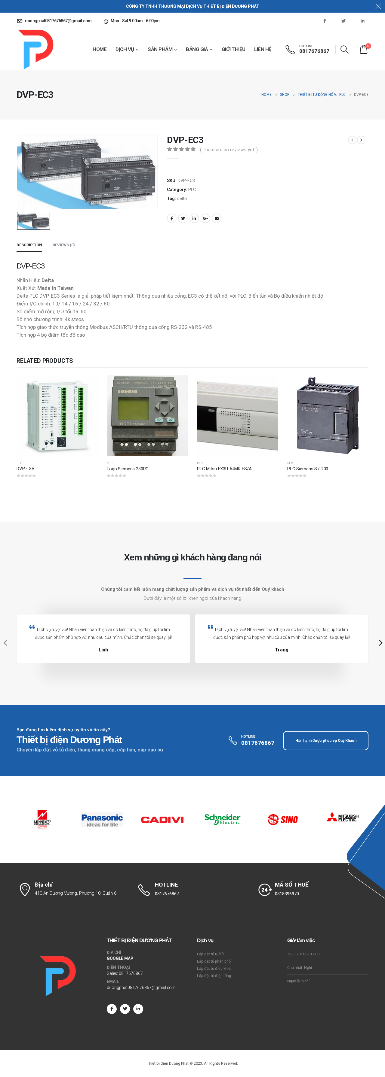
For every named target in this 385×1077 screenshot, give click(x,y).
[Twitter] (343, 20)
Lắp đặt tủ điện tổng (214, 975)
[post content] (57, 415)
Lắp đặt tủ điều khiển (215, 968)
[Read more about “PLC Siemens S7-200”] (358, 384)
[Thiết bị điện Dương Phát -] (35, 49)
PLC (192, 189)
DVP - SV (26, 468)
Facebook (172, 218)
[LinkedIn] (362, 20)
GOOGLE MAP (120, 958)
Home (99, 49)
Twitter (183, 218)
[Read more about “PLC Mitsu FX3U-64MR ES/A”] (268, 384)
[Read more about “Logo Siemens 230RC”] (178, 384)
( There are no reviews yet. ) (229, 150)
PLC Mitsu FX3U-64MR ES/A (224, 469)
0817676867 (131, 973)
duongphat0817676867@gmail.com (141, 987)
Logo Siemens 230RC (128, 469)
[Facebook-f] (112, 1009)
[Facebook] (324, 20)
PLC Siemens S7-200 (307, 469)
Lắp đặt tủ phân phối (214, 961)
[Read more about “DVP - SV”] (87, 384)
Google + (205, 218)
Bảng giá (197, 49)
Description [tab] (29, 245)
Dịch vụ (125, 49)
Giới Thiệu (233, 49)
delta (182, 198)
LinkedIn (194, 218)
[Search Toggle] (345, 49)
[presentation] (5, 642)
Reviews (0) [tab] (64, 245)
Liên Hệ (263, 49)
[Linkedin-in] (138, 1009)
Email (216, 218)
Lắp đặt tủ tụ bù (210, 954)
